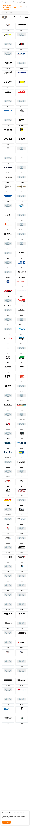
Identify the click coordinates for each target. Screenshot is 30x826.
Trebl (8, 562)
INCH (22, 239)
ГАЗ (8, 704)
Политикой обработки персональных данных (10, 817)
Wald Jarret (8, 609)
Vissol (8, 590)
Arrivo (8, 77)
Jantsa (8, 258)
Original (21, 391)
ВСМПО (21, 694)
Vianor (8, 581)
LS (8, 324)
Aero (8, 39)
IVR (21, 248)
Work (8, 619)
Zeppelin (8, 685)
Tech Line (8, 543)
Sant (22, 495)
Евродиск (21, 704)
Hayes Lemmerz (22, 210)
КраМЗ (8, 713)
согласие (9, 816)
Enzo (8, 163)
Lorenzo (21, 315)
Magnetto (21, 334)
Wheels (21, 609)
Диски (15, 17)
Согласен (6, 822)
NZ (21, 381)
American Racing (8, 68)
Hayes (8, 210)
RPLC (22, 476)
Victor (22, 581)
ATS (21, 87)
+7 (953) (6, 9)
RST (21, 486)
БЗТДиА (8, 694)
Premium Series (22, 419)
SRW (8, 524)
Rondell (21, 467)
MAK (8, 343)
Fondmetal (8, 182)
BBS (21, 96)
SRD (21, 514)
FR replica (8, 191)
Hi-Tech (8, 220)
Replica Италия (8, 457)
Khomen (8, 277)
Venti (22, 571)
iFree (8, 229)
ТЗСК (22, 723)
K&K (21, 258)
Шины (21, 17)
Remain (21, 438)
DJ (21, 134)
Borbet (8, 115)
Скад (8, 723)
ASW (8, 87)
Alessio (8, 58)
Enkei (22, 153)
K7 (8, 267)
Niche (8, 381)
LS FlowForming (22, 324)
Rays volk (21, 429)
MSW (8, 362)
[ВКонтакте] (15, 7)
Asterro (21, 77)
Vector (8, 571)
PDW (22, 410)
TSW (22, 562)
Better (8, 106)
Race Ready (8, 429)
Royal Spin (8, 476)
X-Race (8, 628)
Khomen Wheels (22, 277)
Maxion (21, 343)
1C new (8, 30)
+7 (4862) (6, 5)
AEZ (21, 39)
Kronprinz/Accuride (7, 305)
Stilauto (8, 533)
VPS (21, 600)
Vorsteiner (22, 590)
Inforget (8, 248)
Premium (8, 419)
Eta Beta (21, 163)
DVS (22, 144)
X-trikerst (8, 638)
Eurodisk (8, 172)
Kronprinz (21, 296)
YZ (7, 666)
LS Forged (8, 334)
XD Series (22, 638)
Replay (8, 448)
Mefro (8, 353)
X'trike (22, 619)
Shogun (21, 505)
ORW (8, 400)
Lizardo (8, 315)
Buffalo (21, 115)
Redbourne (8, 438)
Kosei (8, 296)
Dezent (8, 134)
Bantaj (8, 96)
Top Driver (8, 552)
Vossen (8, 600)
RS (8, 486)
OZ (8, 410)
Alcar (8, 49)
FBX (21, 172)
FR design (22, 182)
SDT (8, 505)
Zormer (21, 685)
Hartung (21, 201)
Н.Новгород (21, 713)
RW (8, 495)
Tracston (21, 552)
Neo (8, 372)
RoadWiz (8, 467)
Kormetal (21, 286)
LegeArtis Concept (21, 305)
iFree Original (21, 229)
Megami (21, 353)
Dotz (8, 144)
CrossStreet (21, 125)
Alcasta (21, 49)
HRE (21, 220)
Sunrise (21, 533)
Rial (21, 457)
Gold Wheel (21, 191)
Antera (21, 68)
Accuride (21, 30)
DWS (8, 153)
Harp (8, 201)
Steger (21, 524)
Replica (21, 448)
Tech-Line (21, 543)
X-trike (21, 628)
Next (22, 372)
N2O (22, 362)
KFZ (21, 267)
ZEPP (22, 666)
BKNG (21, 106)
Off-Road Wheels (8, 391)
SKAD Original (8, 514)
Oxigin (21, 400)
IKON (8, 239)
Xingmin (7, 647)
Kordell (8, 286)
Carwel (8, 125)
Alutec (21, 58)
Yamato (21, 647)
